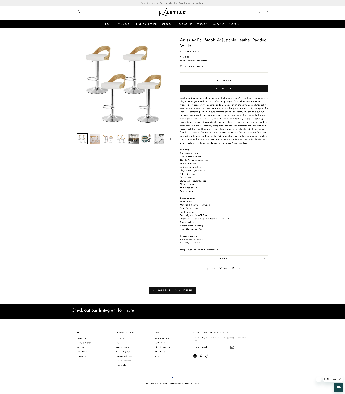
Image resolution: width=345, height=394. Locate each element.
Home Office (184, 24)
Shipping (184, 60)
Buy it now (224, 88)
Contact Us (120, 338)
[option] (172, 3)
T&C (198, 383)
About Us (234, 24)
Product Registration (124, 351)
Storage (202, 24)
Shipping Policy (122, 347)
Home (108, 24)
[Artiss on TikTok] (206, 356)
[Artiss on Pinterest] (201, 356)
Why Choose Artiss (162, 347)
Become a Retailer (162, 338)
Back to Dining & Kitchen (174, 290)
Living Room (124, 24)
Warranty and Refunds (125, 356)
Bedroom (167, 24)
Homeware (218, 24)
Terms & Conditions (124, 360)
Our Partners (160, 342)
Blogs (157, 356)
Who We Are (160, 351)
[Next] (169, 138)
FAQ (117, 342)
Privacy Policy (121, 365)
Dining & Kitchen (146, 24)
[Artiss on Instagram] (195, 356)
